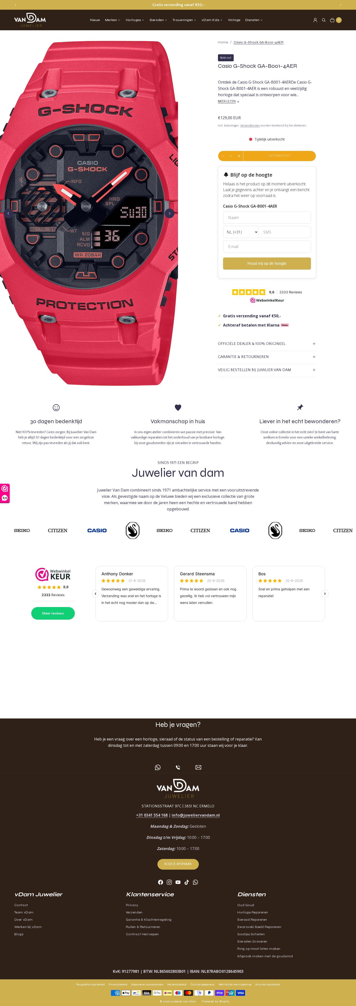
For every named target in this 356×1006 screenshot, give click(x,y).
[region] (178, 4)
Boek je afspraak (178, 864)
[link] (259, 42)
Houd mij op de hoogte (267, 263)
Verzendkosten (250, 125)
